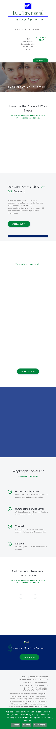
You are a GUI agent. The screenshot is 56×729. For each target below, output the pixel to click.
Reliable (19, 544)
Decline (26, 725)
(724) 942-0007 (41, 39)
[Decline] (52, 718)
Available (28, 357)
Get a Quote (40, 60)
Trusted (28, 308)
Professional (28, 333)
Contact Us (29, 657)
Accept (15, 725)
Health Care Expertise (27, 492)
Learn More (39, 725)
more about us (18, 224)
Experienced (28, 284)
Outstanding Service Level (29, 509)
